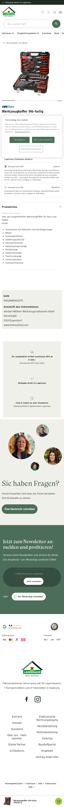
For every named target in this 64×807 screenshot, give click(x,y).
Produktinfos (9, 206)
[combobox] (32, 24)
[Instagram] (38, 701)
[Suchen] (56, 24)
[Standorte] (43, 12)
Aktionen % (8, 33)
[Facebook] (28, 701)
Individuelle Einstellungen (31, 149)
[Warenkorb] (55, 12)
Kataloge (46, 33)
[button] (29, 596)
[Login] (49, 12)
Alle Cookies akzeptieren (43, 140)
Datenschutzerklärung (22, 132)
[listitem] (17, 716)
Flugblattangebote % (28, 33)
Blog (56, 33)
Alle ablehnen (19, 140)
